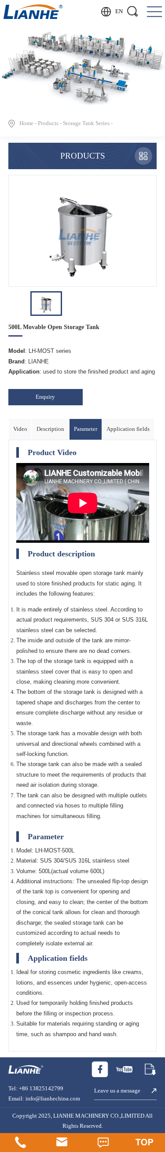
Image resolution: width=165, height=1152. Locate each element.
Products (48, 123)
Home (26, 123)
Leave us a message (117, 1091)
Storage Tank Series (86, 123)
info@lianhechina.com (53, 1099)
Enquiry (45, 397)
